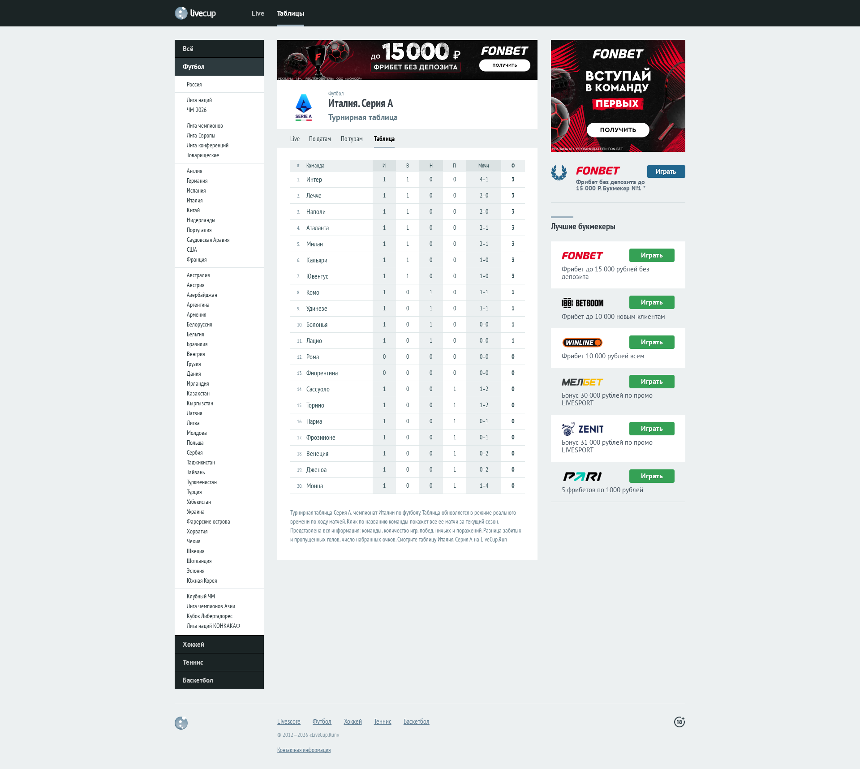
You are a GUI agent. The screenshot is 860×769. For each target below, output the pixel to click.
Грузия (194, 364)
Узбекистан (199, 502)
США (192, 249)
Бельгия (195, 334)
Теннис (193, 662)
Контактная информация (304, 749)
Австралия (198, 275)
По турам (352, 138)
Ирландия (198, 383)
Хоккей (193, 644)
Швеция (195, 551)
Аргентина (198, 305)
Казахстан (198, 393)
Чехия (193, 541)
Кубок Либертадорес (209, 616)
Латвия (194, 413)
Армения (196, 314)
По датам (320, 138)
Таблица (384, 138)
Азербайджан (202, 295)
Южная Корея (202, 580)
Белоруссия (199, 324)
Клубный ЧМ (201, 596)
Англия (194, 171)
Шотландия (199, 561)
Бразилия (197, 344)
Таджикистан (201, 462)
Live (258, 13)
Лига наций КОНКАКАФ (213, 626)
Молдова (197, 433)
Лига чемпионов (205, 125)
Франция (196, 259)
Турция (194, 492)
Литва (193, 423)
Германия (197, 180)
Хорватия (197, 531)
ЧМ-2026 (196, 110)
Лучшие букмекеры (583, 225)
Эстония (195, 571)
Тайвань (196, 472)
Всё (188, 48)
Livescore (289, 721)
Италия (194, 200)
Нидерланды (201, 220)
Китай (193, 210)
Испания (196, 190)
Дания (194, 373)
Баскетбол (198, 680)
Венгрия (196, 354)
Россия (194, 84)
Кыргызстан (200, 403)
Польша (195, 442)
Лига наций (199, 100)
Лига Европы (201, 135)
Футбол (194, 66)
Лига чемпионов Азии (211, 606)
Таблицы (290, 13)
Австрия (195, 285)
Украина (196, 511)
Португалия (199, 230)
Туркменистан (202, 482)
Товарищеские (203, 155)
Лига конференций (207, 145)
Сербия (194, 452)
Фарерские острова (208, 521)
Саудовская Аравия (208, 240)
